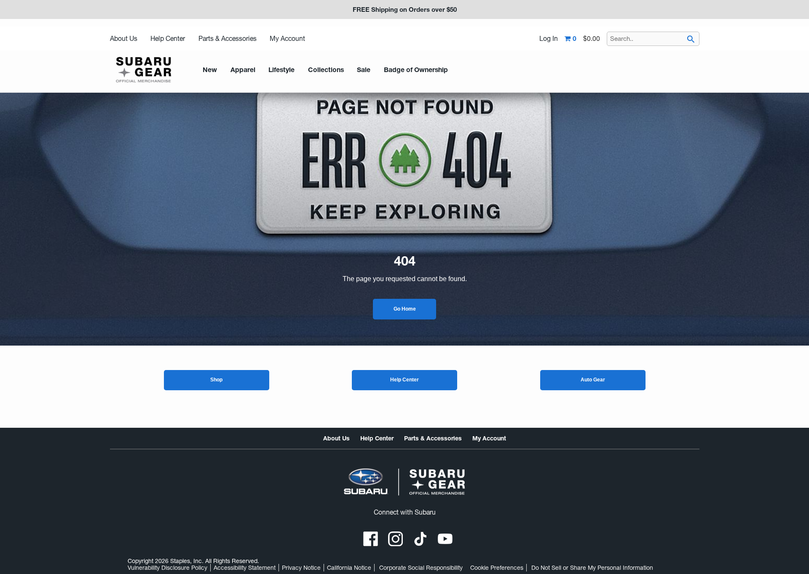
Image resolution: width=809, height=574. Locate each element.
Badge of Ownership (416, 70)
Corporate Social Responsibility (421, 567)
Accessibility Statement (245, 567)
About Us (123, 39)
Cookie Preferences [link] (496, 567)
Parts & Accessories (227, 39)
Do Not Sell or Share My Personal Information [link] (592, 567)
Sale (363, 70)
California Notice (349, 567)
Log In (548, 39)
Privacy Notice (301, 567)
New (210, 70)
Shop (216, 380)
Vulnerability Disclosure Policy (167, 567)
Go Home (405, 309)
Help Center (167, 39)
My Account (287, 39)
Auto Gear (593, 380)
